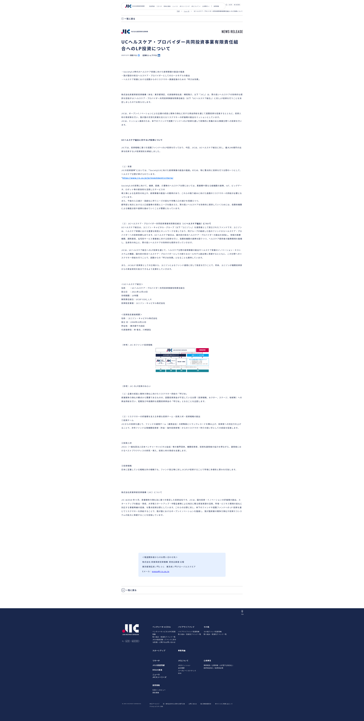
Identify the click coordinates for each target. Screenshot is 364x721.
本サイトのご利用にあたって (224, 704)
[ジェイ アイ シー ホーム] (134, 6)
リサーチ (159, 6)
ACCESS (238, 4)
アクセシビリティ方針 (156, 706)
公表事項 (205, 6)
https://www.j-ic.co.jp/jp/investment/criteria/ (147, 178)
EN (231, 4)
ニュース (175, 6)
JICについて (195, 6)
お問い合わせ (193, 704)
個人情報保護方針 (205, 704)
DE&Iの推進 (167, 6)
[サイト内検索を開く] (226, 5)
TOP (178, 11)
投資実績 (152, 6)
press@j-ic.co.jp (160, 571)
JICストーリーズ (184, 6)
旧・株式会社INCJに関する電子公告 (174, 704)
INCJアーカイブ (154, 704)
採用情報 (216, 6)
